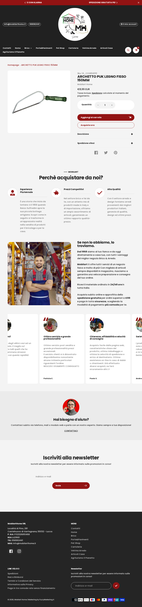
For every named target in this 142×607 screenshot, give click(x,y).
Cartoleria (76, 546)
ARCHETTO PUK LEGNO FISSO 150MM (39, 65)
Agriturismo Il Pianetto (82, 558)
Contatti (75, 528)
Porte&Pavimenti (79, 539)
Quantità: (87, 104)
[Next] (116, 2)
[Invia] (116, 585)
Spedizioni (13, 573)
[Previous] (25, 2)
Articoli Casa (78, 554)
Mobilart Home (20, 600)
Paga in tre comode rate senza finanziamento (31, 588)
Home (74, 532)
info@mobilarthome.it (15, 24)
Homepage (13, 65)
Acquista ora (87, 125)
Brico (73, 535)
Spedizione (97, 93)
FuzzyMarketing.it (47, 600)
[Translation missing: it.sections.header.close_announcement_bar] (138, 2)
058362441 (35, 24)
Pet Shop (75, 543)
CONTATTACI (71, 430)
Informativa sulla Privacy (20, 584)
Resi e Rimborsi (15, 577)
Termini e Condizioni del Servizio (24, 580)
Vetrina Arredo (78, 550)
